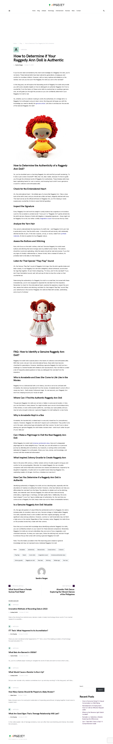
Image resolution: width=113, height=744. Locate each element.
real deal (40, 560)
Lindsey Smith (14, 612)
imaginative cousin (45, 218)
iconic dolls (32, 555)
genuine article (40, 103)
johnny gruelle (19, 560)
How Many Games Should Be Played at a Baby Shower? (32, 692)
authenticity (31, 549)
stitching (48, 560)
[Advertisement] (56, 25)
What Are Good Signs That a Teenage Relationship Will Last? (34, 713)
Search (81, 686)
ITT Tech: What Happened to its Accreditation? (28, 630)
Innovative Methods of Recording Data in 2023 (28, 609)
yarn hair (65, 560)
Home (15, 43)
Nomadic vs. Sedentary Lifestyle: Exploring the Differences (92, 718)
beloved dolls (41, 549)
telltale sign (57, 560)
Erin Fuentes (13, 634)
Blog (21, 43)
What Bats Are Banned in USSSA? (23, 652)
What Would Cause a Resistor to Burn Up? (26, 672)
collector (61, 549)
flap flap (17, 555)
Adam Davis (13, 695)
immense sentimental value (41, 443)
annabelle (22, 549)
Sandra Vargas (19, 65)
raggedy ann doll (30, 560)
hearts (24, 555)
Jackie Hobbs (13, 656)
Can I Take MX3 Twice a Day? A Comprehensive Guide (92, 722)
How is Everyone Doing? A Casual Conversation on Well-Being (93, 702)
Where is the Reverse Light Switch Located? (93, 713)
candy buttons (51, 549)
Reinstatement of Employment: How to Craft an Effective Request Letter (93, 708)
